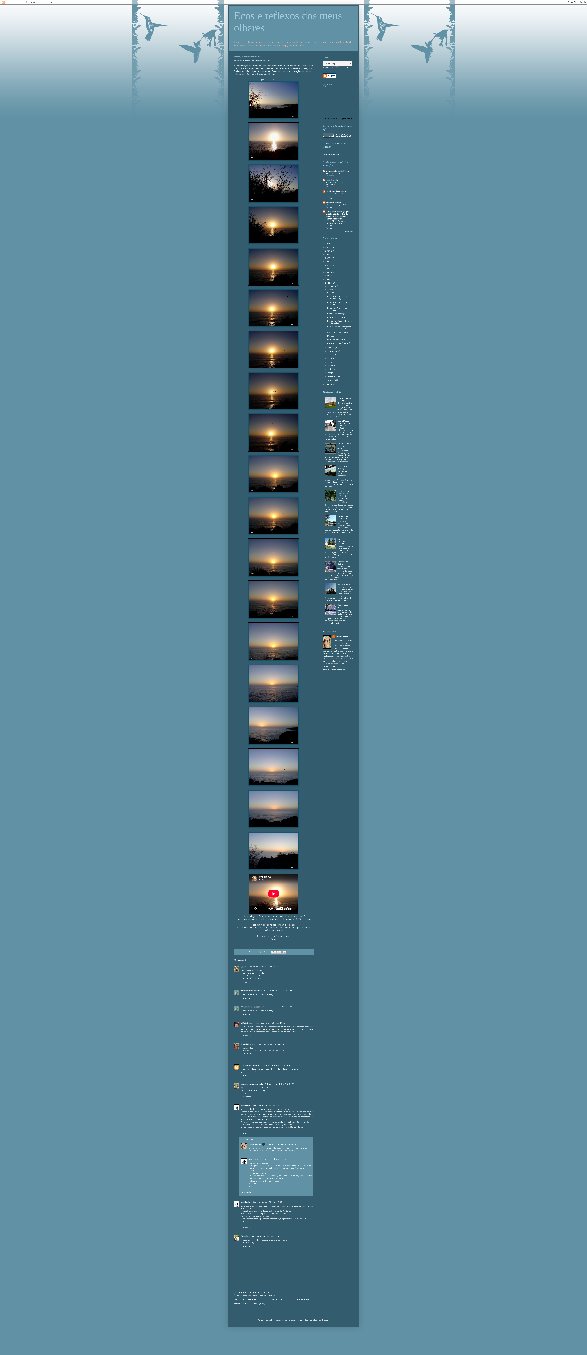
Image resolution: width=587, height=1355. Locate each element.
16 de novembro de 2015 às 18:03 (266, 1202)
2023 (328, 254)
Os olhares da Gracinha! (251, 990)
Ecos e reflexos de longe (344, 399)
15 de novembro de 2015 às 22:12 (266, 1105)
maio (329, 365)
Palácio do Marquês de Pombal (337, 309)
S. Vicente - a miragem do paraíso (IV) (336, 183)
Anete (243, 966)
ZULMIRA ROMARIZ (250, 1065)
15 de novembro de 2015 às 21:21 (279, 1084)
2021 (328, 261)
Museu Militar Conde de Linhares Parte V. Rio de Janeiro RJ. (336, 223)
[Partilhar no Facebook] (281, 952)
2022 (328, 258)
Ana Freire (245, 1105)
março (330, 372)
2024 (328, 251)
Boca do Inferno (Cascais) (338, 343)
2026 (328, 243)
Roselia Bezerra (248, 1044)
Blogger (325, 1320)
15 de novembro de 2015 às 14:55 (269, 1023)
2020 (328, 265)
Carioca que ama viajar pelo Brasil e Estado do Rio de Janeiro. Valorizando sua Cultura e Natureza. (338, 215)
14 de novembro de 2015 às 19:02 (278, 990)
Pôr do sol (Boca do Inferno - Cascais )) (339, 322)
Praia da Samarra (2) (336, 313)
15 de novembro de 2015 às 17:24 (271, 1044)
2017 (328, 275)
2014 (328, 384)
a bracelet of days (333, 202)
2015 (328, 283)
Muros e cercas (333, 336)
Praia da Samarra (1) (336, 317)
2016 (328, 279)
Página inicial (276, 1299)
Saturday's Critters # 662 (336, 173)
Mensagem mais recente (245, 1299)
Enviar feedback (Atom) (255, 1303)
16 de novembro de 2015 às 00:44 (274, 1159)
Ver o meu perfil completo (334, 669)
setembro (331, 351)
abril (329, 369)
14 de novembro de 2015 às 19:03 (278, 1006)
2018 (328, 272)
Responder (246, 982)
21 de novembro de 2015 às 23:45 (264, 1236)
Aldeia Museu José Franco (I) (343, 422)
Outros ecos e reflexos (343, 606)
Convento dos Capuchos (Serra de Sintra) (344, 493)
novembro (332, 289)
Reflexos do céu (344, 584)
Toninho (244, 1236)
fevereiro (331, 376)
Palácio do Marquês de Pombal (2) (337, 303)
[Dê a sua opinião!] (275, 952)
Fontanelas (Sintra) (342, 467)
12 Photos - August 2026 (336, 205)
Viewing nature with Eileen (337, 171)
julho (329, 358)
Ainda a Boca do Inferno (337, 332)
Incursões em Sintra (336, 339)
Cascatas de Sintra (342, 562)
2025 (328, 247)
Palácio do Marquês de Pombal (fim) (337, 297)
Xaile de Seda (332, 180)
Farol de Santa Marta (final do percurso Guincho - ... (339, 327)
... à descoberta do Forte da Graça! (337, 194)
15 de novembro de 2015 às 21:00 (275, 1065)
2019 (328, 268)
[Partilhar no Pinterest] (284, 952)
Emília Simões (255, 1144)
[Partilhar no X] (278, 952)
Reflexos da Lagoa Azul (342, 517)
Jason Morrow (297, 1320)
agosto (330, 355)
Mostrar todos (349, 231)
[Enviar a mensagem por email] (272, 952)
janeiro (330, 380)
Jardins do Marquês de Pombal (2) (342, 541)
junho (330, 362)
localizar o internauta (332, 154)
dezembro (332, 286)
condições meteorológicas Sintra (338, 118)
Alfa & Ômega (247, 1023)
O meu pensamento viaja (252, 1084)
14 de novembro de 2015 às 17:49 (262, 966)
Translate (344, 67)
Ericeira (330, 292)
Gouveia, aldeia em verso (344, 444)
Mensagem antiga (305, 1299)
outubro (331, 347)
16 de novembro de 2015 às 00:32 (281, 1144)
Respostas (248, 1139)
